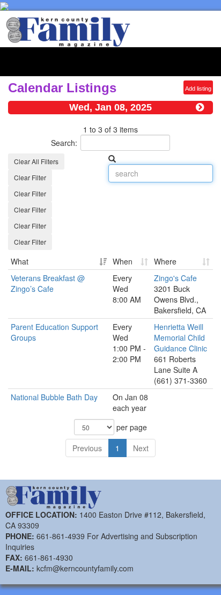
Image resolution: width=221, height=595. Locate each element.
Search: (64, 142)
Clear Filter (30, 177)
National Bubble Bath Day (54, 397)
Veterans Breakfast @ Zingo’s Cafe (48, 283)
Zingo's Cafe (175, 278)
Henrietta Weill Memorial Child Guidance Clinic (180, 337)
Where (165, 261)
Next (141, 448)
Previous (87, 448)
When (122, 261)
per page (130, 427)
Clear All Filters (36, 161)
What (19, 261)
